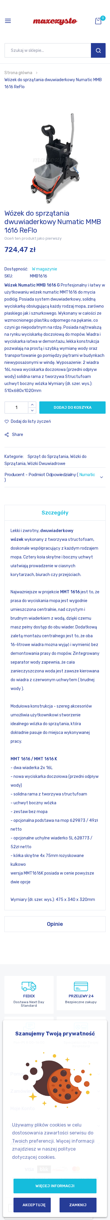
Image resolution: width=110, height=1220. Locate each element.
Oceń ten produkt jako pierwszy (33, 238)
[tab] (55, 512)
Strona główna (18, 72)
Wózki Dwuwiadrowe (46, 463)
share (17, 434)
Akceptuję (34, 1205)
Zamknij (78, 1205)
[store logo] (55, 21)
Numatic (87, 474)
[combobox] (49, 50)
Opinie (55, 924)
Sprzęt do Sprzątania (48, 456)
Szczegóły (55, 513)
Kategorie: (14, 456)
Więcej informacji (55, 1186)
